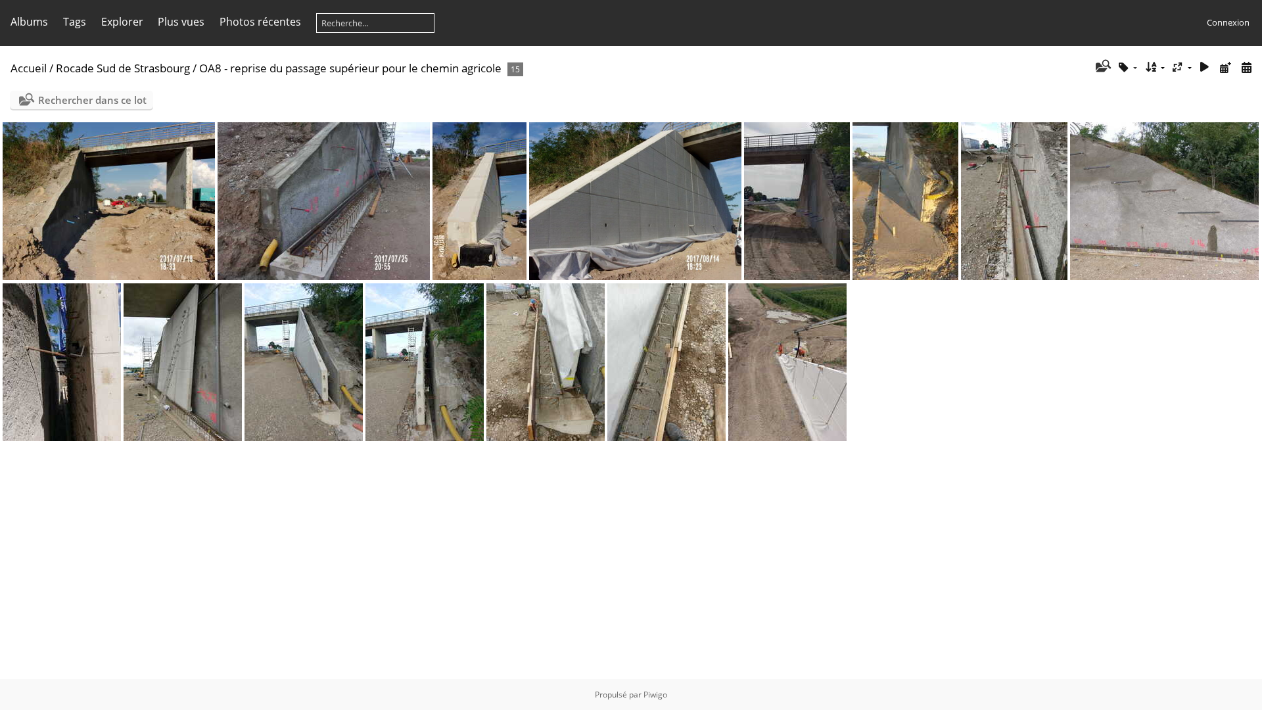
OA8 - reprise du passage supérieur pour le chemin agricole (350, 68)
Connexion (1228, 22)
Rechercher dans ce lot (92, 99)
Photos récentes (260, 21)
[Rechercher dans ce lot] (1102, 67)
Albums (29, 21)
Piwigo (655, 694)
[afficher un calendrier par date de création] (1246, 67)
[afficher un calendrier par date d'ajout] (1225, 67)
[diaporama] (1205, 67)
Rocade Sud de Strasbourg (123, 68)
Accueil (29, 68)
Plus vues (181, 21)
